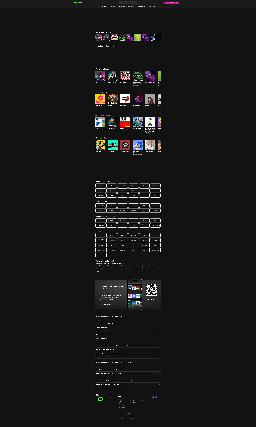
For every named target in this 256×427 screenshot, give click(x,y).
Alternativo (100, 195)
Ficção (111, 220)
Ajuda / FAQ (132, 400)
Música (111, 225)
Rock (111, 185)
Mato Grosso (144, 240)
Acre (101, 235)
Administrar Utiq (121, 405)
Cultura (111, 205)
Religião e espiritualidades (144, 225)
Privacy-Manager (121, 407)
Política (133, 205)
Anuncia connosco (110, 400)
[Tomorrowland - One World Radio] (145, 37)
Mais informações (106, 304)
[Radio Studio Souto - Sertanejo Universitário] (122, 37)
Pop (100, 185)
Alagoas (111, 235)
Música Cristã (112, 190)
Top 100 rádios (104, 6)
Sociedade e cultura (155, 225)
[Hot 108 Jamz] (114, 37)
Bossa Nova (133, 185)
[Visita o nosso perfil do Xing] (156, 397)
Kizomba (100, 190)
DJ (100, 210)
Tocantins (122, 255)
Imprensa (109, 398)
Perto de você (131, 6)
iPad (142, 398)
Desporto (155, 220)
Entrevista (133, 210)
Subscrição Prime (133, 402)
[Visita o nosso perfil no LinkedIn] (153, 397)
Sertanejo (122, 185)
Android (142, 400)
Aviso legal (120, 403)
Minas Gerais (100, 245)
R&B (122, 195)
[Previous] (155, 31)
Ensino (100, 220)
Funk (133, 190)
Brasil (128, 413)
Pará (112, 245)
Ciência (122, 225)
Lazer (133, 220)
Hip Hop (144, 185)
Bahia (144, 235)
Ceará (155, 235)
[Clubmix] (98, 37)
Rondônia (133, 250)
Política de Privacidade (120, 401)
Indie (155, 195)
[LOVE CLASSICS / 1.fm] (129, 37)
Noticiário (101, 205)
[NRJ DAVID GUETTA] (106, 37)
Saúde (155, 210)
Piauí (155, 245)
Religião (144, 205)
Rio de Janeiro (100, 250)
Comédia (111, 210)
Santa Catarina (155, 250)
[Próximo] (159, 68)
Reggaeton (155, 185)
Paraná (133, 245)
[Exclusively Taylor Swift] (137, 37)
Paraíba (122, 245)
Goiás (122, 240)
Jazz (144, 195)
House (144, 190)
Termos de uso (121, 398)
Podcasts (113, 6)
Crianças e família (122, 220)
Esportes (122, 205)
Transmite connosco (109, 403)
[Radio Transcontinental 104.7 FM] (153, 37)
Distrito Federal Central (100, 240)
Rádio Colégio (122, 210)
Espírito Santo (112, 240)
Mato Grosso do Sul (155, 240)
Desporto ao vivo (121, 6)
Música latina (111, 195)
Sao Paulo (100, 255)
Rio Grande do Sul (122, 250)
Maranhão (133, 240)
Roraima (144, 250)
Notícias (144, 220)
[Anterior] (155, 68)
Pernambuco (144, 245)
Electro (155, 190)
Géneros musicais (141, 6)
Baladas (122, 190)
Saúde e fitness (100, 225)
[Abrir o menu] (181, 2)
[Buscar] (136, 2)
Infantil (155, 205)
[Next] (159, 31)
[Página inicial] (96, 28)
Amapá (122, 235)
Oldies (133, 195)
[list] (128, 37)
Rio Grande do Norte (111, 250)
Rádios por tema (151, 6)
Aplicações (132, 398)
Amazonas (133, 235)
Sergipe (111, 255)
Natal (144, 210)
